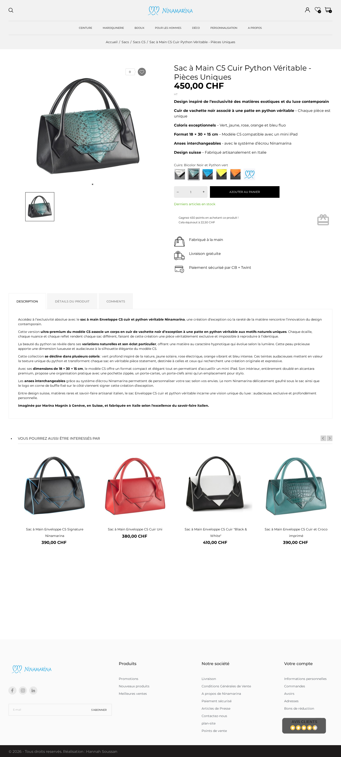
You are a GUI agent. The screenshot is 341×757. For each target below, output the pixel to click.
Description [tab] (27, 301)
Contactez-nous (214, 716)
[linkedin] (33, 690)
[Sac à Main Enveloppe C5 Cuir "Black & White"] (246, 465)
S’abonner (99, 710)
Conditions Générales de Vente (226, 686)
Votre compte (298, 663)
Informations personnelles (305, 679)
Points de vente (214, 731)
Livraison (209, 679)
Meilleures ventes (133, 694)
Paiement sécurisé (217, 701)
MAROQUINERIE (113, 27)
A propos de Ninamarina (221, 694)
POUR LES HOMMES (168, 27)
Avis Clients (304, 722)
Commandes (294, 686)
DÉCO (196, 27)
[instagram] (23, 690)
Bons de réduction (299, 708)
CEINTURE (85, 27)
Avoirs (289, 694)
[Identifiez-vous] (307, 9)
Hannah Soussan (101, 751)
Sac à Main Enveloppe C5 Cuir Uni (135, 529)
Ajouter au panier (244, 192)
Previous (323, 438)
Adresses (291, 701)
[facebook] (12, 690)
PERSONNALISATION (223, 27)
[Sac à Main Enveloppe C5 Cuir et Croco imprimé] (326, 465)
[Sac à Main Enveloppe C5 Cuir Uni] (165, 465)
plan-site (209, 723)
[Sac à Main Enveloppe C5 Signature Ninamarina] (85, 465)
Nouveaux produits (134, 686)
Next (329, 438)
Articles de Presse (216, 708)
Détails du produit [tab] (72, 301)
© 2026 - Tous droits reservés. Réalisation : (47, 751)
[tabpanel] (88, 126)
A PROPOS (255, 27)
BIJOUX (139, 27)
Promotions (128, 679)
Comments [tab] (115, 301)
